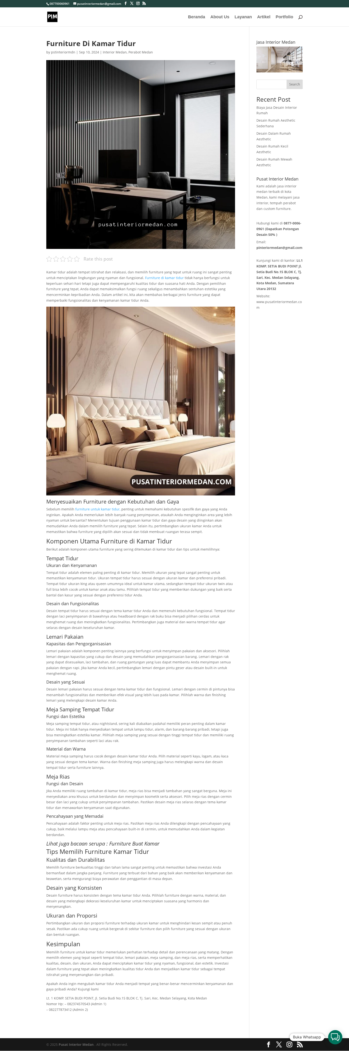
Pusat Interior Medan (76, 1044)
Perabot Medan (140, 52)
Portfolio (284, 17)
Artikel (263, 17)
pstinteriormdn (63, 52)
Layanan (243, 17)
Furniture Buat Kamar (134, 843)
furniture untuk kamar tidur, (97, 509)
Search (294, 84)
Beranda (196, 17)
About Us (219, 17)
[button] (335, 1037)
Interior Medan (115, 52)
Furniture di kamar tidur (164, 278)
